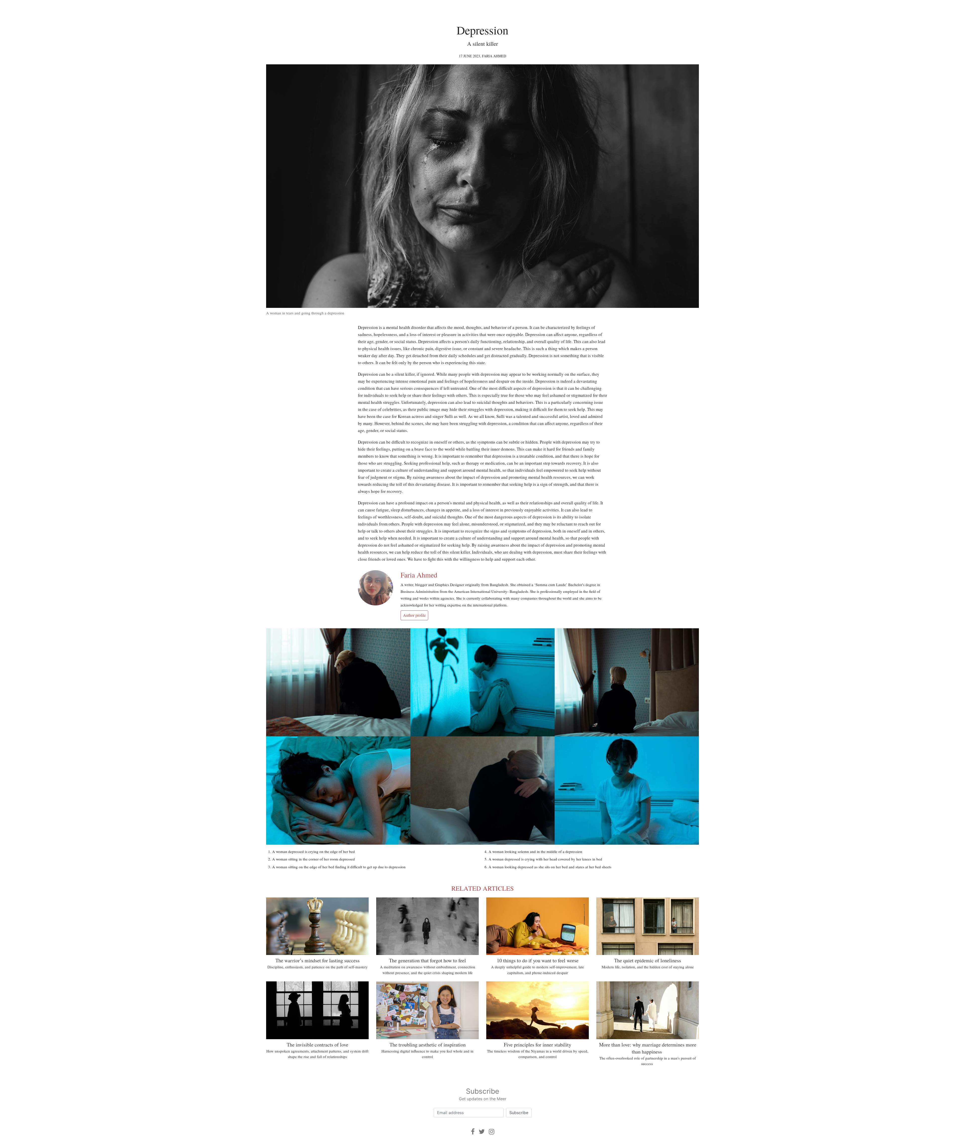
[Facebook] (473, 1131)
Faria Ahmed (494, 56)
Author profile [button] (414, 615)
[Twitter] (482, 1131)
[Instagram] (491, 1131)
